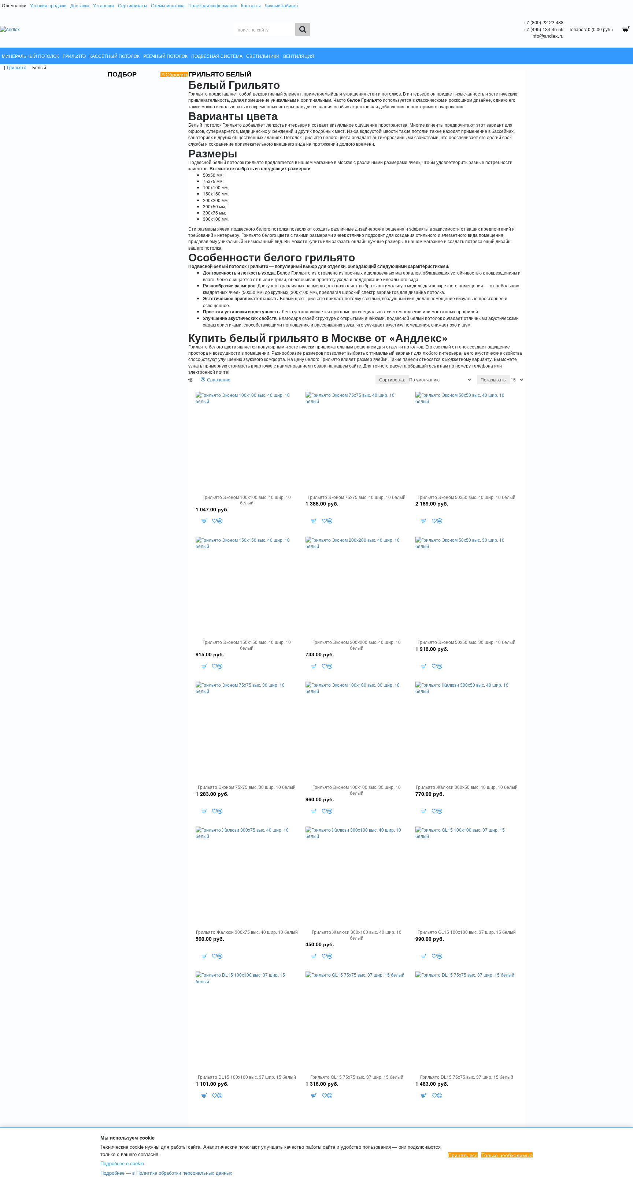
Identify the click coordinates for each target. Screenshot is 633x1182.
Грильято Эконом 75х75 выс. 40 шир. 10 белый (357, 497)
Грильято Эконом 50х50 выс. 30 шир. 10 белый (466, 642)
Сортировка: (392, 379)
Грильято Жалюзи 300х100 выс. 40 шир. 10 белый (356, 934)
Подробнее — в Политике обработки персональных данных (166, 1172)
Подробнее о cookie (122, 1163)
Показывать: (494, 379)
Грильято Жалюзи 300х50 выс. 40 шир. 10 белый (467, 787)
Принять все (463, 1154)
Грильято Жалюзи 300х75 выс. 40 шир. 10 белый (247, 932)
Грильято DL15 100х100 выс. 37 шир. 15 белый (247, 1077)
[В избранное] (214, 520)
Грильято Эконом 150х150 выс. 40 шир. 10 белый (247, 644)
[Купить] (204, 521)
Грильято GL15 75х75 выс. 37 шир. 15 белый (356, 1077)
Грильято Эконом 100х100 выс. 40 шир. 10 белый (247, 500)
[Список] (195, 379)
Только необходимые (507, 1154)
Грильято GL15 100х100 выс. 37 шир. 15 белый (467, 932)
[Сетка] (190, 379)
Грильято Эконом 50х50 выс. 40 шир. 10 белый (466, 497)
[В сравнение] (219, 520)
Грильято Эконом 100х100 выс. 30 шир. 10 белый (356, 789)
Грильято (16, 67)
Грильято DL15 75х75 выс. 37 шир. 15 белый (466, 1077)
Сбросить (177, 74)
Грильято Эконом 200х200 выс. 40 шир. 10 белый (356, 644)
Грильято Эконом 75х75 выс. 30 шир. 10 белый (247, 787)
